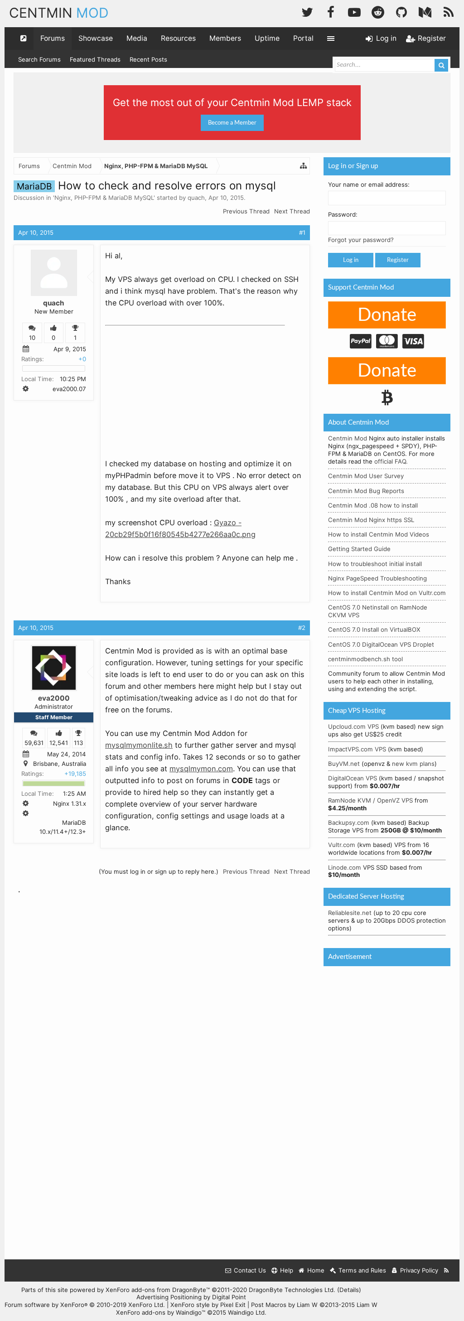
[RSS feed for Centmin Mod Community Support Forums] (446, 1270)
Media (136, 38)
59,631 (34, 742)
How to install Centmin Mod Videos (378, 534)
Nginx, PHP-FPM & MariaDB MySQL (104, 197)
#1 (302, 232)
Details (349, 1289)
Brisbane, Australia (59, 763)
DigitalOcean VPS (352, 778)
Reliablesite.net (350, 912)
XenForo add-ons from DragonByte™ (158, 1289)
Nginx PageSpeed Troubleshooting (377, 578)
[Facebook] (331, 11)
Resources (178, 38)
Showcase (95, 38)
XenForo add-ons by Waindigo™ (160, 1312)
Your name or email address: (369, 184)
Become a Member (232, 123)
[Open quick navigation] (24, 38)
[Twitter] (307, 11)
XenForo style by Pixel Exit (208, 1304)
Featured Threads (95, 59)
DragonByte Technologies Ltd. (292, 1289)
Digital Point (229, 1297)
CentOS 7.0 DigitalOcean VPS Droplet (381, 644)
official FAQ (390, 461)
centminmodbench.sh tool (365, 659)
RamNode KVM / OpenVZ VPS (370, 800)
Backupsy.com (348, 822)
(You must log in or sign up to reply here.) (158, 871)
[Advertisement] (173, 386)
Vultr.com (341, 844)
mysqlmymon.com (201, 768)
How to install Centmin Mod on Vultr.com (387, 592)
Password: (343, 214)
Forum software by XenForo (85, 1304)
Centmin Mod (347, 438)
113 (78, 742)
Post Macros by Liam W (314, 1304)
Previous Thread (246, 211)
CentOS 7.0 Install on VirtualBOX (374, 629)
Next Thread (292, 211)
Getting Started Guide (359, 548)
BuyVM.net (344, 763)
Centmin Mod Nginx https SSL (371, 519)
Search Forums (39, 59)
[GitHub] (401, 11)
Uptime (267, 38)
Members (225, 38)
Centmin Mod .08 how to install (373, 505)
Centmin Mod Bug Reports (366, 490)
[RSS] (448, 11)
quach (196, 197)
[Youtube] (354, 11)
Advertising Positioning (169, 1297)
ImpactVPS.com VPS (357, 749)
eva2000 (54, 698)
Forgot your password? (361, 239)
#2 (301, 627)
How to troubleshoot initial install (375, 563)
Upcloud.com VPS (353, 726)
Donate (387, 315)
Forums (52, 38)
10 (32, 337)
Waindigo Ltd (246, 1312)
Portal (303, 38)
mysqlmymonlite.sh (139, 745)
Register (398, 260)
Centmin (59, 13)
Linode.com (344, 867)
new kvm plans (413, 763)
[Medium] (425, 11)
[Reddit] (378, 11)
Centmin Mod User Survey (366, 475)
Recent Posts (148, 59)
